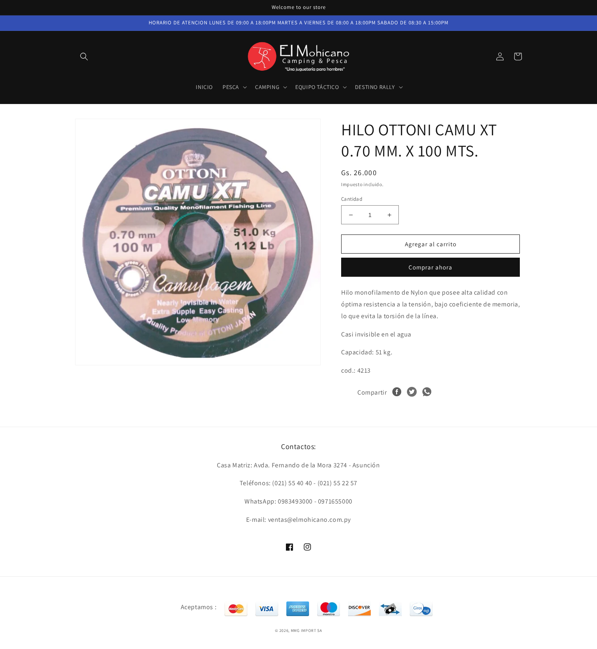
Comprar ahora (430, 267)
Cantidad (351, 198)
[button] (84, 56)
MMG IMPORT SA (306, 630)
